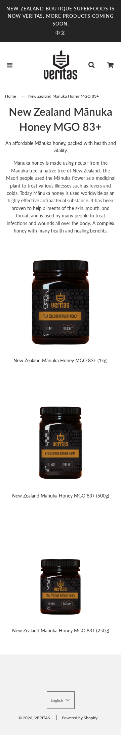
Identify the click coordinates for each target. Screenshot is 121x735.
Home (10, 96)
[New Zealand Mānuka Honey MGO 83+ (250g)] (61, 572)
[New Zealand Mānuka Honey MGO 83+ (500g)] (61, 437)
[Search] (91, 64)
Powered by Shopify (79, 717)
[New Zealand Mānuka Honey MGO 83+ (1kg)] (61, 302)
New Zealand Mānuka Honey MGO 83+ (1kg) (60, 360)
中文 (60, 33)
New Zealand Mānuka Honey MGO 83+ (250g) (60, 630)
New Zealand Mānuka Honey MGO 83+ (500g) (60, 495)
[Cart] (110, 64)
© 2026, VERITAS (34, 717)
